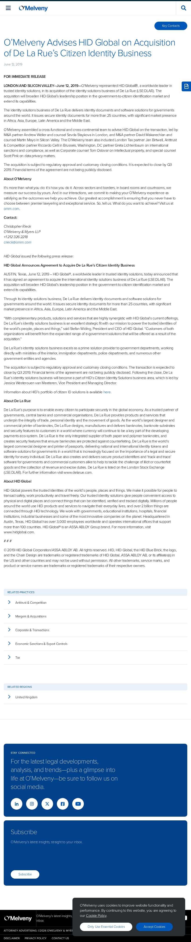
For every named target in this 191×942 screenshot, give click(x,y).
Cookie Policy (96, 915)
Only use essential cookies (106, 926)
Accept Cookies (154, 926)
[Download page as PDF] (186, 86)
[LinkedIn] (16, 804)
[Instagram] (32, 804)
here (107, 392)
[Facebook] (62, 804)
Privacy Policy (36, 938)
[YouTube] (78, 804)
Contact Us (60, 938)
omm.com (11, 208)
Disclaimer (12, 938)
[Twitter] (47, 804)
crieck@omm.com (17, 242)
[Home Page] (33, 8)
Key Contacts (171, 25)
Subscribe (25, 874)
